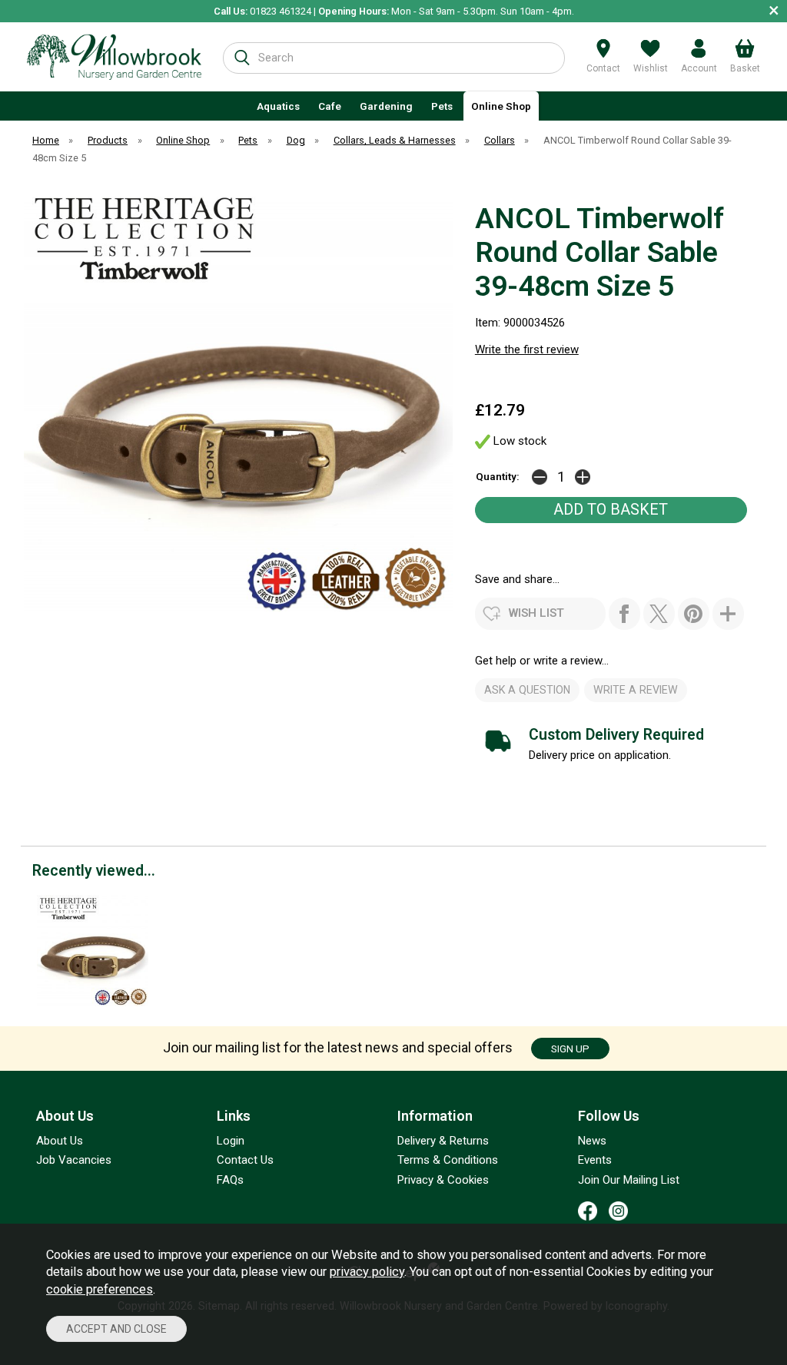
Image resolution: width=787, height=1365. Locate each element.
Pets (442, 106)
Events (595, 1160)
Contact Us (245, 1160)
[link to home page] (114, 57)
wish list (536, 613)
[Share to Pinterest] (693, 614)
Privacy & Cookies (443, 1180)
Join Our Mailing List (628, 1180)
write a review (635, 690)
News (592, 1141)
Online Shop (501, 106)
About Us (59, 1141)
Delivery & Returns (443, 1141)
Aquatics (278, 106)
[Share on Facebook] (624, 614)
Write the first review (527, 349)
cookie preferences (99, 1289)
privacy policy (367, 1271)
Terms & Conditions (447, 1160)
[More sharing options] (728, 614)
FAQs (230, 1180)
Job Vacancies (73, 1160)
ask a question (527, 690)
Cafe (329, 106)
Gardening (386, 106)
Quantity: (498, 476)
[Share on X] (659, 614)
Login (230, 1141)
